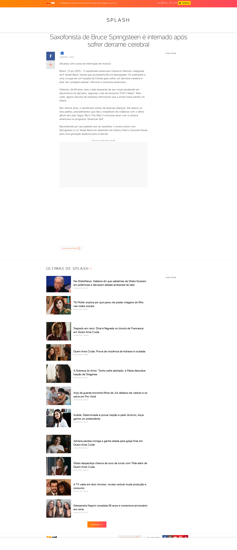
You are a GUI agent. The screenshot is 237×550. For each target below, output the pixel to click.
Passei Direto (96, 3)
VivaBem (136, 10)
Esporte (113, 10)
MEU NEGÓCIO (85, 3)
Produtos (51, 10)
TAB (166, 10)
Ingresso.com (65, 3)
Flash (58, 10)
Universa (128, 10)
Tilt (142, 10)
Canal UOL (153, 10)
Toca (176, 10)
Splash (120, 10)
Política (82, 10)
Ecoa (146, 10)
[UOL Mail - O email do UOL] (164, 3)
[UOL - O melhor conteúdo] (50, 3)
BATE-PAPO (76, 3)
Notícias (74, 10)
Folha (106, 10)
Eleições (65, 10)
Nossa (162, 10)
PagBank (105, 3)
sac (158, 3)
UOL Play (113, 3)
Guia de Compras (186, 10)
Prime (171, 10)
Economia (98, 10)
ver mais (95, 525)
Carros (90, 10)
